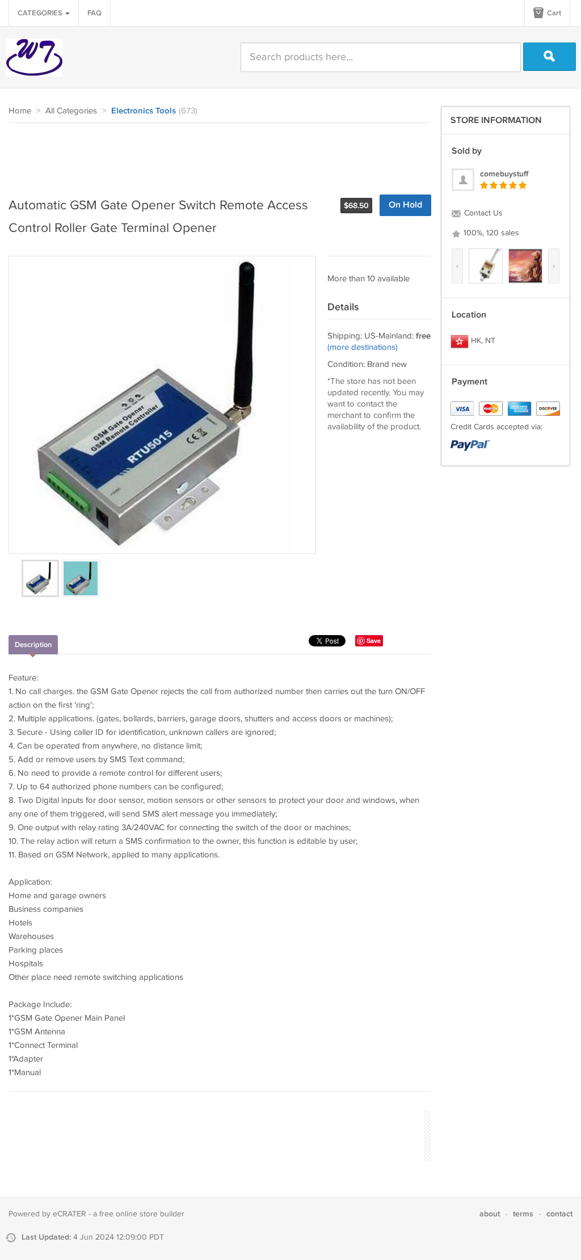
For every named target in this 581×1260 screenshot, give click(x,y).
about (489, 1214)
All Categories (71, 111)
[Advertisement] (215, 154)
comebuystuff (504, 174)
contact (559, 1214)
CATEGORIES (41, 13)
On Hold (405, 205)
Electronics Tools (143, 111)
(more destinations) (362, 347)
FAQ (94, 13)
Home (20, 111)
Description (33, 644)
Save (374, 640)
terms (523, 1214)
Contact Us (482, 213)
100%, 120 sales (490, 233)
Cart (553, 13)
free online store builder (141, 1214)
